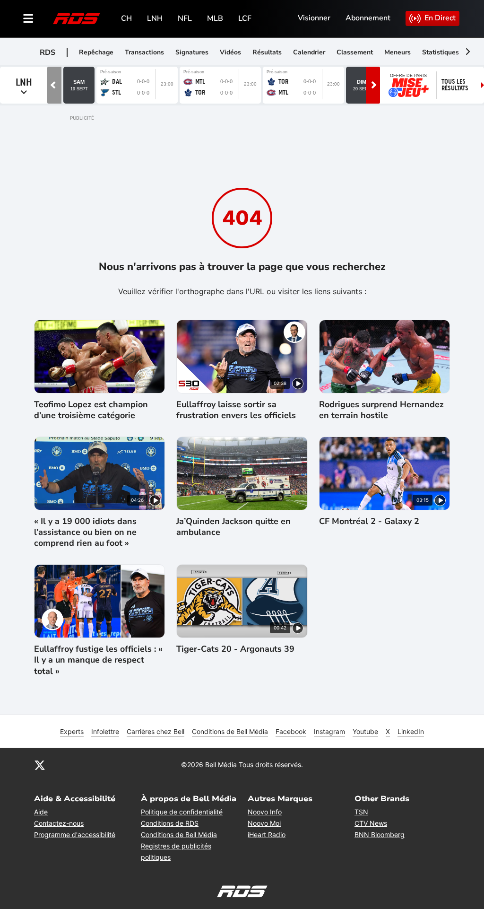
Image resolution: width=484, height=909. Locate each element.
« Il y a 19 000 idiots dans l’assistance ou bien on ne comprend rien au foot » (85, 532)
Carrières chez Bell (155, 731)
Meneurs (397, 52)
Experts (72, 731)
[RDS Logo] (76, 18)
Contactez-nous (59, 823)
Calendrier (309, 52)
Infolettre (105, 731)
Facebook (291, 731)
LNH (155, 18)
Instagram (329, 731)
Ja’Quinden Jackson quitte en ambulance (233, 527)
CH (126, 18)
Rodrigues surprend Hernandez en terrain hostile (381, 410)
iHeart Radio (266, 834)
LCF (244, 18)
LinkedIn (411, 731)
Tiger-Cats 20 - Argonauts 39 (235, 649)
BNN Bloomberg (379, 834)
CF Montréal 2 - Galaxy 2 (369, 521)
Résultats (267, 52)
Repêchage (96, 52)
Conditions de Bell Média (230, 731)
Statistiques (440, 52)
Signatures (191, 52)
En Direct (440, 18)
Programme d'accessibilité (74, 834)
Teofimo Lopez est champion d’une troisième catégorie (91, 410)
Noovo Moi (264, 823)
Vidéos (230, 52)
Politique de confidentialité (182, 812)
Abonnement (368, 18)
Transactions (144, 52)
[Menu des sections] (28, 18)
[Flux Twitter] (39, 764)
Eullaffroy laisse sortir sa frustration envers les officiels (236, 410)
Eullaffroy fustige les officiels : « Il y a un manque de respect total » (98, 660)
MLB (215, 18)
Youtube (365, 731)
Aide (41, 812)
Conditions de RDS (170, 823)
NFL (185, 18)
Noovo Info (265, 812)
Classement (355, 52)
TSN (361, 812)
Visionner (314, 18)
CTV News (370, 823)
